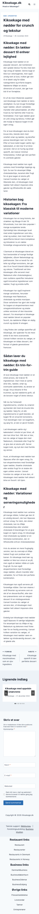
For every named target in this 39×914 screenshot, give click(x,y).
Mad (5, 16)
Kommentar (9, 729)
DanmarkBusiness (19, 870)
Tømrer (19, 905)
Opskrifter (12, 16)
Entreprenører (19, 909)
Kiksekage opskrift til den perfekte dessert (29, 656)
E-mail (7, 775)
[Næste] (33, 693)
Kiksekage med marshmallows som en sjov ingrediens (9, 658)
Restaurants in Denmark (19, 854)
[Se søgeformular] (29, 4)
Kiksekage (8, 36)
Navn (7, 765)
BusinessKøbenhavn (19, 875)
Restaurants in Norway (19, 859)
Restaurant (19, 845)
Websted (8, 786)
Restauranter (19, 850)
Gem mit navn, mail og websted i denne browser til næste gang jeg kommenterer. (19, 794)
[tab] (15, 703)
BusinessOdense (19, 880)
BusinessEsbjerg (19, 884)
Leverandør (19, 900)
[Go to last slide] (6, 693)
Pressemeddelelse (19, 895)
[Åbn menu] (34, 4)
